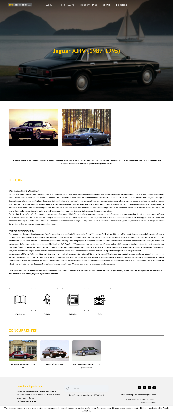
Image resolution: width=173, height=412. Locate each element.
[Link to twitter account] (144, 387)
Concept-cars (88, 5)
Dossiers (121, 5)
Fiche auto (68, 5)
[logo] (20, 5)
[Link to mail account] (154, 387)
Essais (107, 5)
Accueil (51, 5)
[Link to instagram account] (149, 387)
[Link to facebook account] (139, 387)
